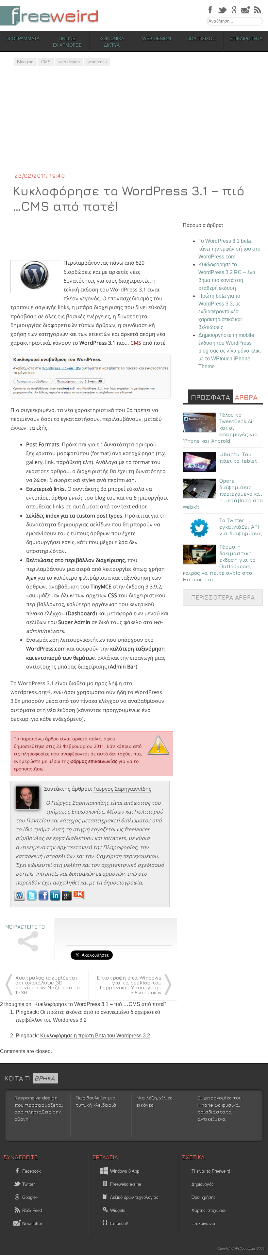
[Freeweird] (49, 15)
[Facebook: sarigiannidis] (44, 898)
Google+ (29, 1197)
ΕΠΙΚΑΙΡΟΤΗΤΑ (245, 38)
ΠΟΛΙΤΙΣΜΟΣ (201, 38)
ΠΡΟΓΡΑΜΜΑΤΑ (23, 38)
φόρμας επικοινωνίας (93, 761)
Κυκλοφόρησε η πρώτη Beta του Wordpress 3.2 (95, 1035)
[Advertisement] (134, 122)
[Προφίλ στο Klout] (79, 898)
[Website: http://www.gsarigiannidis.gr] (19, 898)
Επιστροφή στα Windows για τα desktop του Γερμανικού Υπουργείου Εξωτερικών (129, 985)
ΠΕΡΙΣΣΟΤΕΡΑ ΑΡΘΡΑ (223, 597)
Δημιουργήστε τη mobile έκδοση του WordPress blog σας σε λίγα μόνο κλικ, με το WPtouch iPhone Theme (229, 350)
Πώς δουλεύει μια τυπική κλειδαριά (95, 1101)
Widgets (118, 1210)
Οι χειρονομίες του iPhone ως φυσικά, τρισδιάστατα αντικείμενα (219, 1108)
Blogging (25, 61)
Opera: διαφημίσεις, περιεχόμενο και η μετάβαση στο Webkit (223, 494)
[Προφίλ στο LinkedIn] (56, 898)
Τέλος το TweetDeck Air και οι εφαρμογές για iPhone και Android (220, 428)
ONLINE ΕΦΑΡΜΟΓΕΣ (67, 42)
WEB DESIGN (156, 38)
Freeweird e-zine (125, 1184)
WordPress (124, 289)
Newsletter (31, 1223)
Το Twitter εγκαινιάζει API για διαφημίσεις (240, 526)
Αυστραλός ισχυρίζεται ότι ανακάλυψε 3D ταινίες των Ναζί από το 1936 (47, 985)
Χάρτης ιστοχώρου (209, 1210)
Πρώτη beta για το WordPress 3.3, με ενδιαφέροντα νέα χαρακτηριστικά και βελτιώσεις (220, 311)
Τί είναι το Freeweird (211, 1171)
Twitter (28, 1184)
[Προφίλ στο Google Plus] (67, 898)
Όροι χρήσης (203, 1197)
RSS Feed (31, 1210)
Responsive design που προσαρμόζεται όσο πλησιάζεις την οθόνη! (38, 1108)
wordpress (97, 61)
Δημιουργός (202, 1184)
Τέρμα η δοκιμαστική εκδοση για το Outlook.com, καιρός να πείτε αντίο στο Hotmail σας (219, 563)
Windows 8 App (124, 1171)
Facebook (31, 1171)
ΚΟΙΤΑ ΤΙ (30, 1078)
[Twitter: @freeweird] (32, 898)
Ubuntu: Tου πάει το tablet (238, 457)
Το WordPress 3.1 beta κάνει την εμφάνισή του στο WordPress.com (229, 248)
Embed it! (119, 1223)
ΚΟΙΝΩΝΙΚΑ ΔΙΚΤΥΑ (111, 42)
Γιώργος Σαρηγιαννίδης (122, 788)
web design (69, 61)
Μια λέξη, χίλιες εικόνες (154, 1101)
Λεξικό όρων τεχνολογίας (134, 1197)
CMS (46, 61)
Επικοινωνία (203, 1223)
